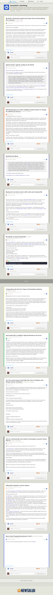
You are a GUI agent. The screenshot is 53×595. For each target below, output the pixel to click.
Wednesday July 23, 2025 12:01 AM (14, 66)
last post (34, 541)
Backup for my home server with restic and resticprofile (24, 192)
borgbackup (26, 204)
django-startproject (21, 258)
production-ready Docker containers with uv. (33, 243)
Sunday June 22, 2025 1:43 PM (13, 157)
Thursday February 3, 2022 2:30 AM (14, 383)
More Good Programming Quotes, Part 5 (19, 536)
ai (25, 175)
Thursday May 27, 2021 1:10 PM (13, 487)
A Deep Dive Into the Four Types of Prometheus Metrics (24, 289)
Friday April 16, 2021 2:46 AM (13, 537)
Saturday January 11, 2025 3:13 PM (14, 193)
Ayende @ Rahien (10, 488)
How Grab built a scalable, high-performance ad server (24, 335)
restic (32, 204)
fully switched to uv (13, 242)
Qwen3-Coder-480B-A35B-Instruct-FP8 (19, 87)
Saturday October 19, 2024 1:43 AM (14, 238)
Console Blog (9, 443)
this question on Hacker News (16, 490)
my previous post (10, 448)
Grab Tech (9, 338)
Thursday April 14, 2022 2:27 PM (13, 292)
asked (42, 202)
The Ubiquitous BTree (10, 499)
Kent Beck (9, 173)
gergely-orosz (11, 175)
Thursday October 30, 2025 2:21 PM (14, 21)
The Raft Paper (9, 496)
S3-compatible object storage (20, 208)
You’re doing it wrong (10, 513)
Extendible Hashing (10, 503)
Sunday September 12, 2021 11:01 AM (14, 442)
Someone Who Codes (11, 195)
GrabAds (7, 342)
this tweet (28, 164)
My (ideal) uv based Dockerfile (16, 237)
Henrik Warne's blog (10, 539)
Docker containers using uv (26, 244)
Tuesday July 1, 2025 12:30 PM (13, 112)
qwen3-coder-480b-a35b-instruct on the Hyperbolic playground (21, 89)
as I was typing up (16, 72)
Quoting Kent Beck (12, 156)
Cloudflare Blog (10, 114)
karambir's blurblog (18, 6)
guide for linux (27, 214)
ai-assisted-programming (19, 175)
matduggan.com (10, 385)
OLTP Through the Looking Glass (13, 511)
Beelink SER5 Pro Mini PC (30, 199)
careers (27, 175)
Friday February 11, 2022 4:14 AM (14, 336)
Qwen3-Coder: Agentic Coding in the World (20, 65)
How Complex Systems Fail (11, 506)
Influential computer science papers (17, 485)
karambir (11, 52)
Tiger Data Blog (10, 23)
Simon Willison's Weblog (11, 68)
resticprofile (29, 207)
